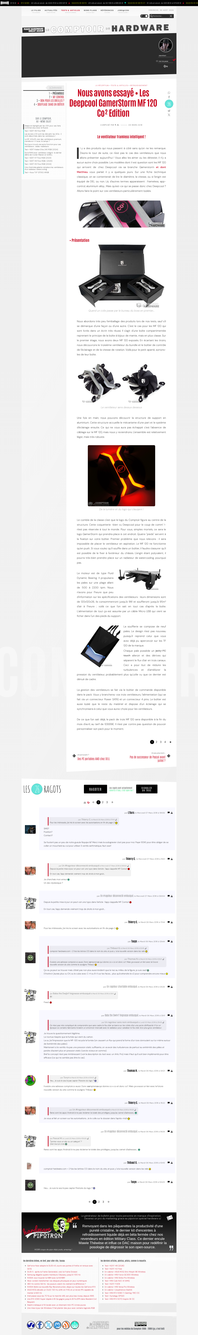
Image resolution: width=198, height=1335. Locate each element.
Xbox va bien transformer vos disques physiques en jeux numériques (57, 1281)
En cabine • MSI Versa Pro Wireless (120, 1287)
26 (169, 103)
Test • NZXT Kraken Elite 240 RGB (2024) (41, 149)
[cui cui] (48, 1325)
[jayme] (40, 1325)
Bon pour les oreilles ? (52, 100)
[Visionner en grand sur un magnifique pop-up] (121, 276)
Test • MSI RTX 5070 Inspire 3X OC (120, 1299)
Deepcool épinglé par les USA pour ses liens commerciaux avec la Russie (43, 127)
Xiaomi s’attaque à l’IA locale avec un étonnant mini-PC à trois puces (56, 1305)
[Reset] (171, 16)
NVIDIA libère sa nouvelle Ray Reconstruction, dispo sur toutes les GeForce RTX (61, 1287)
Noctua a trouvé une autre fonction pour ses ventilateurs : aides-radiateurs (43, 145)
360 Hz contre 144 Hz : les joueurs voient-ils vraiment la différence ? (56, 1284)
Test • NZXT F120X (112, 1284)
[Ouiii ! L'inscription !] (166, 45)
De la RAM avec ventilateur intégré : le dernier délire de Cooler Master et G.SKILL (43, 154)
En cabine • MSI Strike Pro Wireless (120, 1278)
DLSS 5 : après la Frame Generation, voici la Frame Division (52, 1272)
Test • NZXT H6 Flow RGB (35, 131)
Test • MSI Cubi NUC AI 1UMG (117, 1281)
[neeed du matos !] (75, 1325)
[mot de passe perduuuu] (166, 68)
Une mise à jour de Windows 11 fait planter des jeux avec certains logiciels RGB (61, 1308)
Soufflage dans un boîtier (51, 104)
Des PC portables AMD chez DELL (93, 758)
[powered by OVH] (31, 1325)
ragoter (95, 789)
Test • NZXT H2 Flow (113, 1269)
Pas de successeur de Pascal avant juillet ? (147, 758)
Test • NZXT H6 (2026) (114, 1265)
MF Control (58, 97)
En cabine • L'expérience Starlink (118, 1290)
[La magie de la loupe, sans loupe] (100, 647)
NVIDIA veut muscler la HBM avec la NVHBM (46, 1278)
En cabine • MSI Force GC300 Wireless (122, 1275)
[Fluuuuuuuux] (66, 1325)
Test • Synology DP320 (114, 1296)
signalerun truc (147, 789)
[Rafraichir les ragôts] (88, 802)
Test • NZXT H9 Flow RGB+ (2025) (38, 161)
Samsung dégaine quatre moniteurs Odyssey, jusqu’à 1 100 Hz (53, 1275)
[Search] (151, 16)
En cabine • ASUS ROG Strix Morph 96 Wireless (125, 1272)
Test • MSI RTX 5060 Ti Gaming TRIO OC (122, 1293)
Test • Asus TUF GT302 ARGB (37, 172)
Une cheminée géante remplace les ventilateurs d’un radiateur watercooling (44, 168)
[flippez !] (57, 1325)
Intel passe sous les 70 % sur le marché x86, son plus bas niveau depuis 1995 (60, 1296)
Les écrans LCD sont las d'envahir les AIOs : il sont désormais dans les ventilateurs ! (43, 135)
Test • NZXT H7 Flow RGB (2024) (38, 158)
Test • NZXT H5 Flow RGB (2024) (38, 164)
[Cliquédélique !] (99, 383)
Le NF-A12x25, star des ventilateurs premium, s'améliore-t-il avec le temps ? (43, 140)
